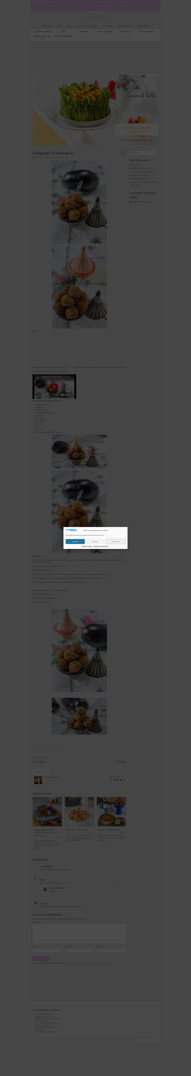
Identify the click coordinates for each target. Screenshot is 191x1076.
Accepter (75, 541)
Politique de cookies (87, 546)
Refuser (95, 541)
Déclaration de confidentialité (100, 546)
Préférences (116, 541)
